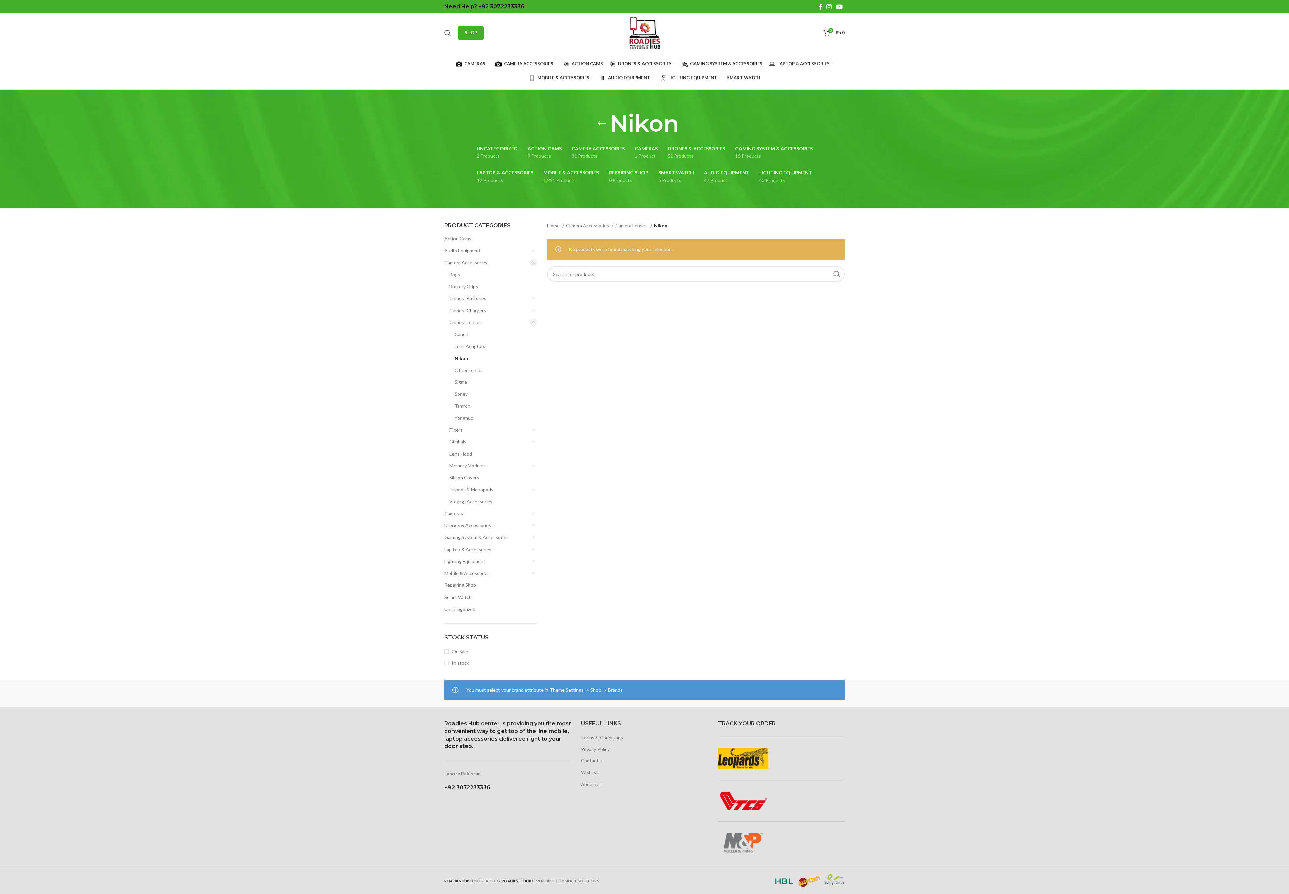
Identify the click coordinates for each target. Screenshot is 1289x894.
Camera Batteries (467, 298)
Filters (456, 430)
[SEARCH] (837, 274)
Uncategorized (459, 609)
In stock (460, 663)
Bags (454, 274)
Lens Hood (460, 454)
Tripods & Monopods (471, 489)
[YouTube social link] (839, 7)
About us (591, 784)
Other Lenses (469, 370)
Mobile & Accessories (467, 573)
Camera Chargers (467, 310)
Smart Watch (458, 597)
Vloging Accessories (470, 501)
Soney (461, 394)
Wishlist (589, 772)
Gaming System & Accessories (476, 537)
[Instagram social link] (829, 7)
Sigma (461, 382)
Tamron (462, 406)
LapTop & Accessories (467, 549)
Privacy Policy (595, 749)
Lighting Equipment (464, 561)
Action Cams (457, 238)
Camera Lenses (465, 322)
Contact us (593, 760)
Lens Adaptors (470, 346)
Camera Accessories (465, 262)
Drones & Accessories (467, 525)
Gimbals (457, 441)
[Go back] (601, 123)
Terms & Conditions (602, 737)
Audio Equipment (462, 250)
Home (554, 225)
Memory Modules (467, 465)
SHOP (471, 32)
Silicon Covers (464, 477)
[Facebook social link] (820, 7)
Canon (461, 334)
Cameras (453, 513)
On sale (460, 651)
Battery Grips (463, 286)
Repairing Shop (460, 585)
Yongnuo (464, 418)
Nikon (461, 358)
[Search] (448, 33)
